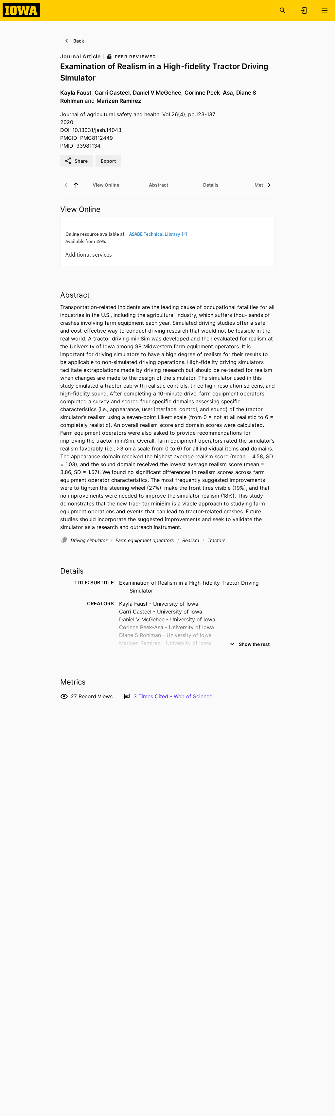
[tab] (106, 185)
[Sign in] (303, 10)
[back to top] (76, 185)
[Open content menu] (324, 10)
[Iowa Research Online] (21, 10)
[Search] (283, 10)
